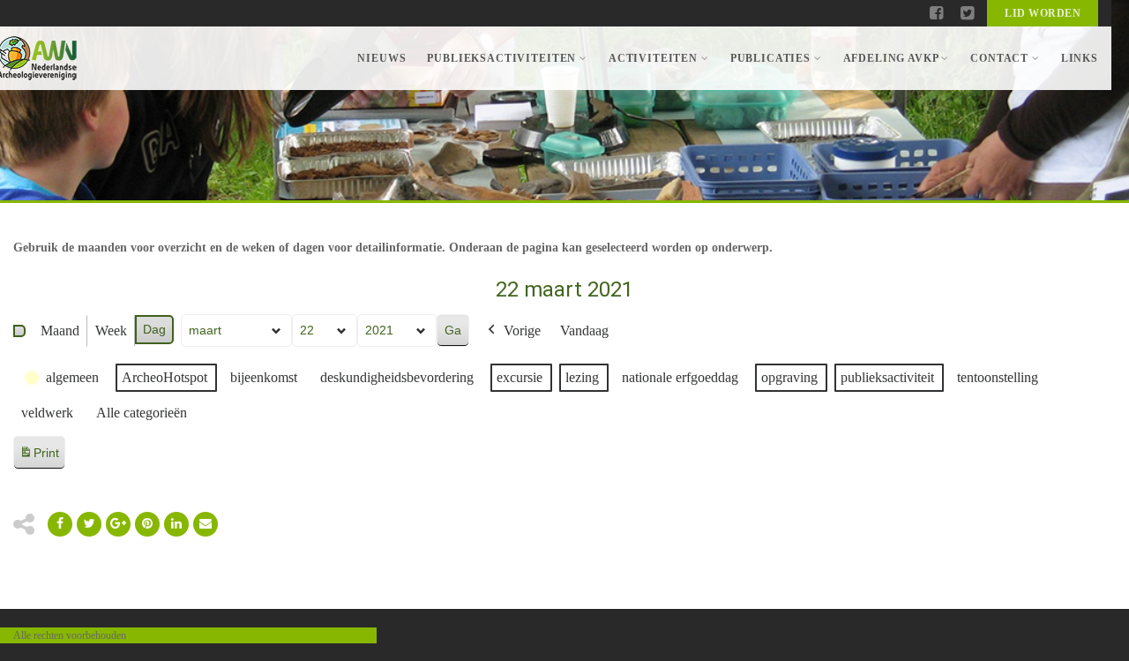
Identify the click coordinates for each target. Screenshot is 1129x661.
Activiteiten (653, 58)
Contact (999, 58)
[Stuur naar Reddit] (147, 524)
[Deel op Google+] (118, 524)
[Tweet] (89, 524)
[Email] (176, 524)
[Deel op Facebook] (60, 524)
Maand (60, 330)
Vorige (522, 330)
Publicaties (770, 58)
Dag (154, 329)
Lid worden (1042, 13)
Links (1079, 58)
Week (111, 330)
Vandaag (584, 330)
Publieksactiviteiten (501, 58)
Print (39, 457)
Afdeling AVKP (890, 58)
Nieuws (381, 58)
